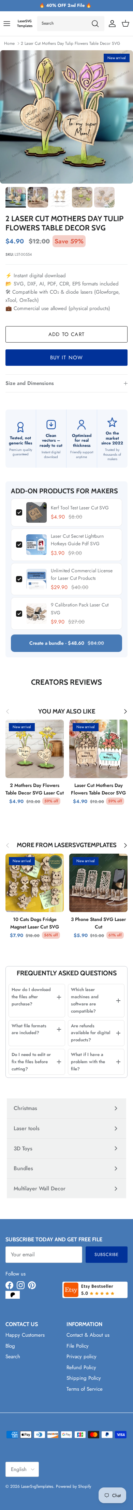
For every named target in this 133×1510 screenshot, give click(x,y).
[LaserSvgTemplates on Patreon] (12, 1295)
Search (12, 1356)
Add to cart (66, 334)
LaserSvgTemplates (37, 1486)
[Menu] (7, 23)
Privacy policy (81, 1356)
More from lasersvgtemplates (67, 845)
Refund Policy (81, 1367)
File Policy (77, 1346)
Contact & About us (87, 1335)
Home (9, 43)
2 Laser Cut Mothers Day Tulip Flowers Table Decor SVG (70, 43)
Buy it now (66, 357)
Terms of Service (84, 1389)
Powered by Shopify (73, 1486)
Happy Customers (25, 1335)
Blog (10, 1346)
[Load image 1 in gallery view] (66, 117)
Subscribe (106, 1254)
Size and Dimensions (29, 383)
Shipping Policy (83, 1378)
